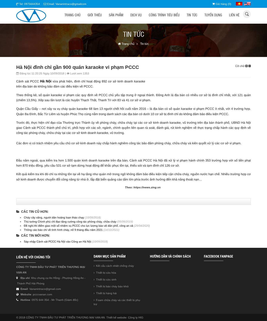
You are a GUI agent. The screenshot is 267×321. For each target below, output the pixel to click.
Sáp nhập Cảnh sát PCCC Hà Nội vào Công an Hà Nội (57, 241)
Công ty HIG (135, 317)
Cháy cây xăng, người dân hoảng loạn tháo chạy (54, 217)
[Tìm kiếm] (247, 14)
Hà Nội (45, 81)
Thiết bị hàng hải (106, 293)
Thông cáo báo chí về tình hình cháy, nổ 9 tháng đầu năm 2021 (63, 229)
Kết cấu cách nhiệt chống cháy (115, 265)
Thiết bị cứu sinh (106, 279)
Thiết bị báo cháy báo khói (112, 286)
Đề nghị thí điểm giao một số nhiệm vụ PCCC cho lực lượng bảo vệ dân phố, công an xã (78, 225)
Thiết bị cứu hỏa (106, 272)
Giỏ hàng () (223, 3)
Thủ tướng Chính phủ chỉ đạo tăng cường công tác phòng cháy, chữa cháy (70, 221)
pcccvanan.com (42, 294)
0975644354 (32, 3)
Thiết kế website (116, 317)
